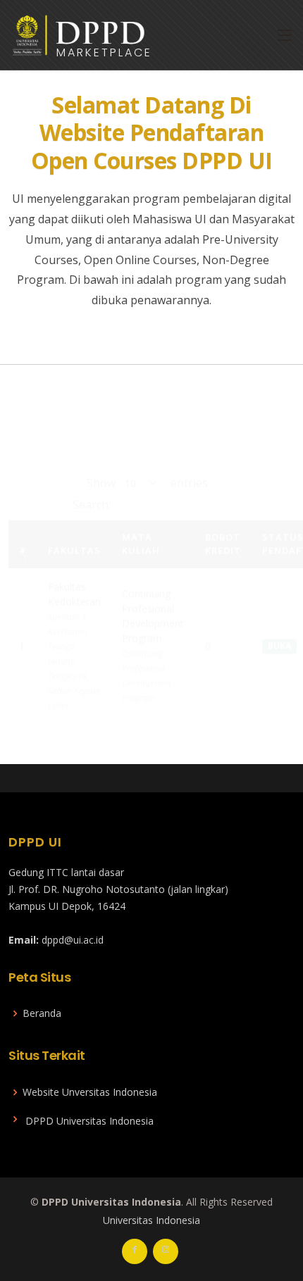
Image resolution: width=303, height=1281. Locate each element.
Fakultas (74, 531)
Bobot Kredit (223, 524)
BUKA (279, 627)
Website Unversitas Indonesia (90, 1092)
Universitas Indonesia (151, 1220)
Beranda (42, 1013)
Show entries (147, 463)
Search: (92, 485)
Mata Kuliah (141, 524)
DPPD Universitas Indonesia (89, 1121)
